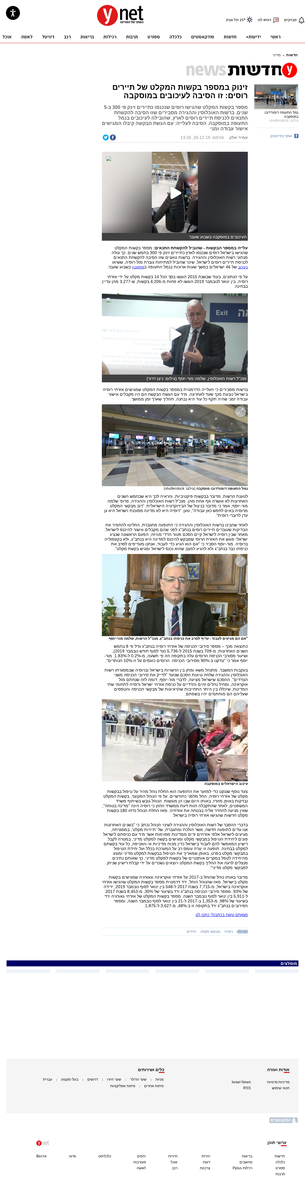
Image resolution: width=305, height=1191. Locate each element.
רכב (175, 1168)
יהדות (206, 1156)
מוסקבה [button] (138, 267)
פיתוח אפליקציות (122, 1086)
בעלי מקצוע (69, 1079)
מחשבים (245, 1162)
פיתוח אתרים (154, 1086)
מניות (159, 1079)
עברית (47, 1079)
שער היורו (114, 1079)
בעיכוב (243, 267)
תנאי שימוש (281, 1088)
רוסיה (229, 931)
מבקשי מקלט (210, 931)
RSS (247, 1088)
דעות (206, 1162)
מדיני (277, 55)
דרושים (92, 1079)
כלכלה (280, 1162)
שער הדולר (138, 1079)
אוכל (174, 1162)
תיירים (191, 931)
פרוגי (72, 1156)
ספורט (280, 1168)
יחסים (141, 1156)
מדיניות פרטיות (278, 1082)
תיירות (173, 1156)
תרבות (280, 1174)
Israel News (241, 1082)
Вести (41, 1156)
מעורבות (139, 1162)
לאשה (141, 1168)
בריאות (247, 1156)
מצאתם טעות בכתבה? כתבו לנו (222, 915)
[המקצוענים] (283, 1122)
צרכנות (205, 1168)
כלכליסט (104, 1156)
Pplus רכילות (242, 1168)
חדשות (292, 55)
